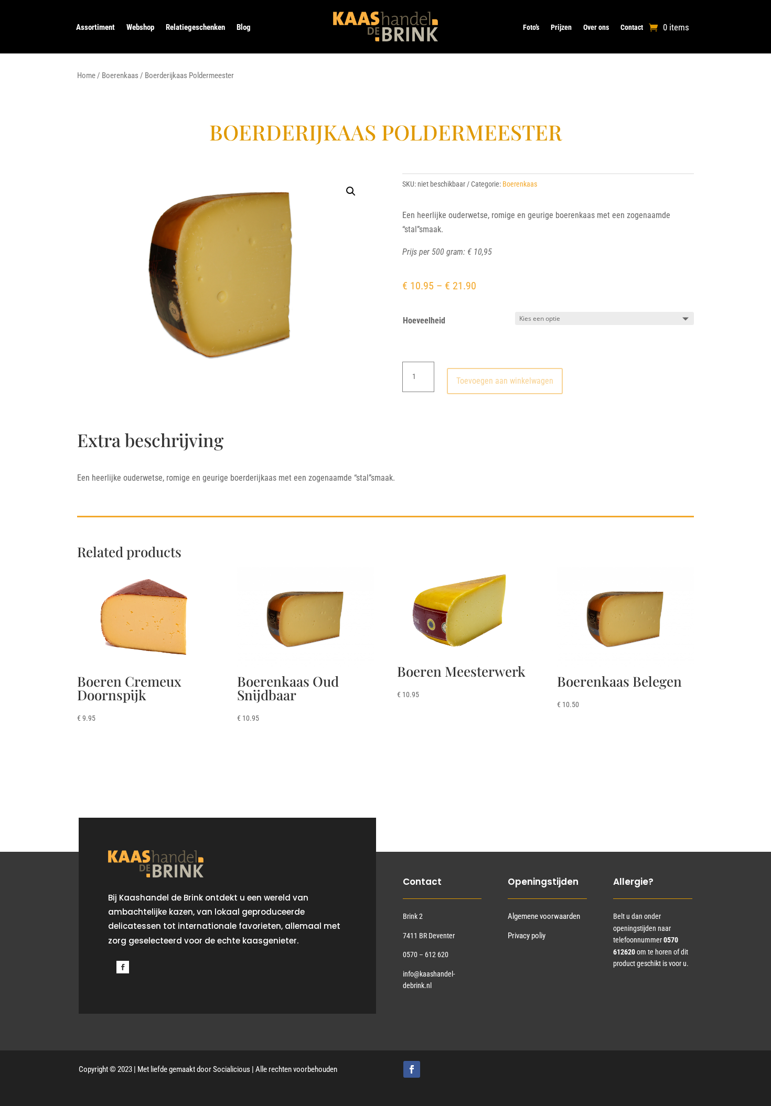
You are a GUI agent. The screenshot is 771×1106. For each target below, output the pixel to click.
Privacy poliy (526, 935)
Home (86, 75)
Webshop (140, 28)
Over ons (596, 27)
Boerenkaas (120, 75)
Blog (244, 28)
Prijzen (561, 27)
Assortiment (95, 28)
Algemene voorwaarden (544, 916)
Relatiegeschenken (195, 28)
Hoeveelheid (424, 321)
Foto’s (531, 27)
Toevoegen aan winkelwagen (504, 381)
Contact (631, 27)
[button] (350, 191)
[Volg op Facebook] (122, 967)
